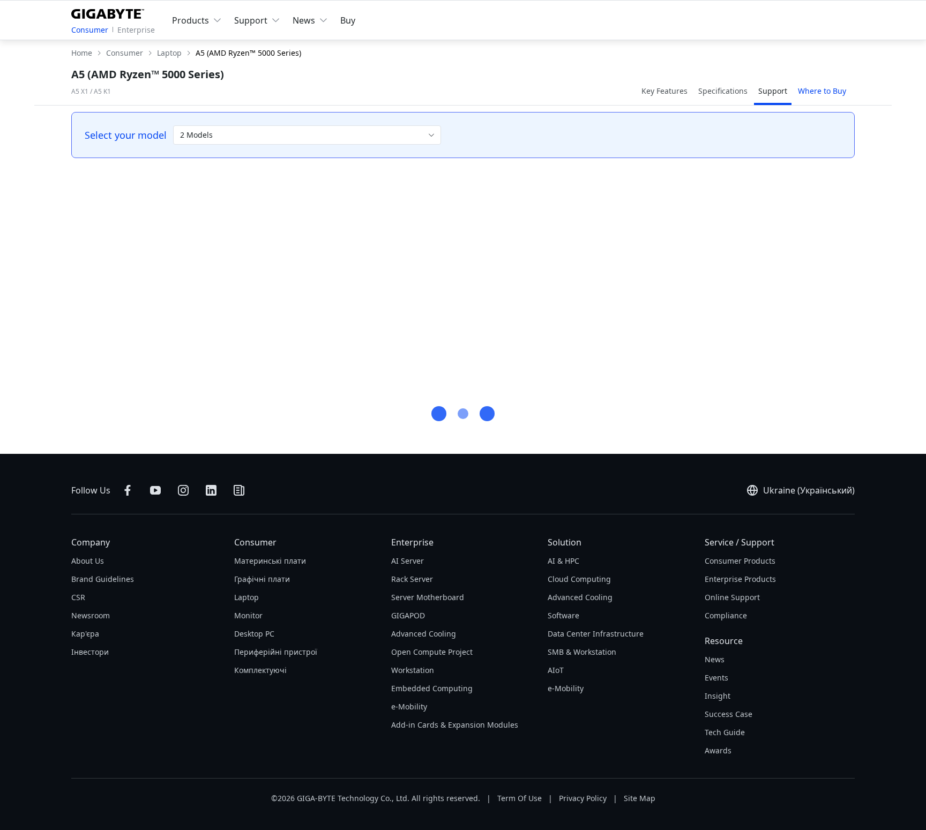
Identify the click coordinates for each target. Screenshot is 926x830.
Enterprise (136, 30)
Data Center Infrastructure (596, 634)
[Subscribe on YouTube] (155, 490)
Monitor (248, 615)
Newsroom (90, 615)
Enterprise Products (740, 579)
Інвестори (90, 652)
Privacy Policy (583, 798)
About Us (87, 561)
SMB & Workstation (582, 652)
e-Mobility (409, 706)
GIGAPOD (408, 615)
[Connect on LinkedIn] (211, 490)
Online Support (732, 597)
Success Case (728, 714)
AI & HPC (563, 561)
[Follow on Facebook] (127, 490)
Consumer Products (740, 561)
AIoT (556, 670)
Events (716, 677)
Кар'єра (85, 634)
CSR (78, 597)
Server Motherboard (427, 597)
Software (563, 615)
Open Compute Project (432, 652)
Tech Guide (725, 732)
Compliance (726, 615)
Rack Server (412, 579)
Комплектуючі (260, 670)
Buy (347, 20)
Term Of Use (519, 798)
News (715, 659)
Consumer (89, 30)
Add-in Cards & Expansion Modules (454, 725)
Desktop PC (254, 634)
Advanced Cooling (423, 634)
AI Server (407, 561)
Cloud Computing (579, 579)
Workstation (412, 670)
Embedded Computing (432, 688)
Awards (718, 750)
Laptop (246, 597)
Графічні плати (262, 579)
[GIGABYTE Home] (110, 12)
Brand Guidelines (102, 579)
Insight (717, 696)
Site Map (639, 798)
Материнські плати (270, 561)
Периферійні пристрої (275, 652)
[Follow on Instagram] (183, 490)
